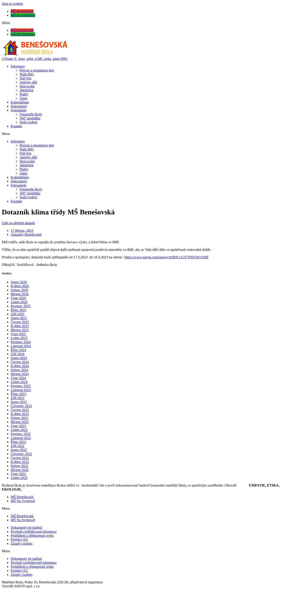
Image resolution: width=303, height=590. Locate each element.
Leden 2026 (19, 302)
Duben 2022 (19, 466)
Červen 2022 (20, 458)
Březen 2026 (20, 294)
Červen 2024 (20, 362)
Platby (24, 94)
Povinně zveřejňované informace (34, 531)
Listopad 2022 (21, 438)
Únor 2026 (18, 298)
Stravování (27, 86)
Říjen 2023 (18, 394)
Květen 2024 (20, 366)
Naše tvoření (28, 122)
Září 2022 (17, 446)
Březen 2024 (20, 374)
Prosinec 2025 (21, 306)
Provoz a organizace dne (37, 70)
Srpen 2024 (19, 358)
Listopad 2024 (21, 346)
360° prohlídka (30, 118)
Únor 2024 (18, 378)
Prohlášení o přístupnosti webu (32, 535)
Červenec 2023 (21, 406)
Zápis (23, 98)
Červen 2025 (20, 322)
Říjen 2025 (18, 310)
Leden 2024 (19, 382)
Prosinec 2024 (21, 342)
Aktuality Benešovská (26, 234)
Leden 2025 (19, 338)
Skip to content (12, 4)
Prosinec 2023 (21, 386)
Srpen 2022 (19, 450)
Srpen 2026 (19, 282)
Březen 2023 (20, 422)
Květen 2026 (20, 286)
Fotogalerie (18, 110)
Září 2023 (17, 398)
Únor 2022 (18, 474)
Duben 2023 (19, 418)
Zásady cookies (21, 543)
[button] (151, 23)
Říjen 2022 (18, 442)
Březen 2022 (20, 470)
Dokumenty (19, 106)
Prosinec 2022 (21, 434)
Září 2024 (17, 354)
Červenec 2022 (21, 454)
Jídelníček (26, 90)
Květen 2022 (20, 462)
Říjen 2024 (18, 350)
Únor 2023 (18, 426)
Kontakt (16, 126)
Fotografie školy (31, 114)
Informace (18, 66)
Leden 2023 (19, 430)
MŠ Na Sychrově (23, 15)
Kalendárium (20, 102)
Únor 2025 (18, 334)
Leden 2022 (19, 478)
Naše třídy (27, 74)
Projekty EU (19, 539)
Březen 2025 (20, 330)
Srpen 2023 (19, 402)
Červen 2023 (20, 410)
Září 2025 (17, 314)
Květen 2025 (20, 326)
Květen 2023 (20, 414)
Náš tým (25, 78)
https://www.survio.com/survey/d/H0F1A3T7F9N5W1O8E (167, 257)
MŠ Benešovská (22, 11)
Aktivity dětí (28, 82)
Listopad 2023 (21, 390)
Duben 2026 (19, 290)
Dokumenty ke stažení (26, 527)
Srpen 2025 (19, 318)
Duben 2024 (19, 370)
